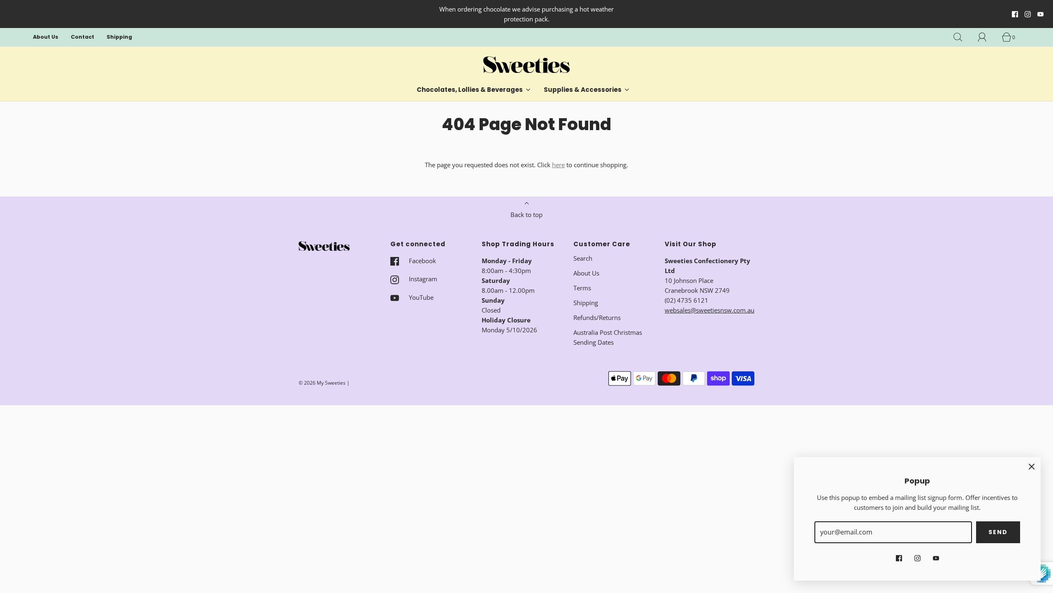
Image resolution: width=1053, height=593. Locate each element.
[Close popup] (1032, 466)
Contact (82, 36)
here (558, 165)
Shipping (119, 36)
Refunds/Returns (597, 317)
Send (998, 532)
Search (582, 258)
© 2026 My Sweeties (322, 382)
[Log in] (987, 37)
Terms (582, 288)
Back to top (526, 214)
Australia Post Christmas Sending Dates (607, 337)
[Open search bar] (962, 37)
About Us (45, 36)
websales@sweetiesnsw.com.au (709, 310)
